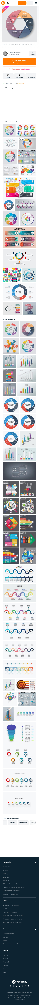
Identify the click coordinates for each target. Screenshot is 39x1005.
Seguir (32, 54)
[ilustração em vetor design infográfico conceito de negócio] (11, 271)
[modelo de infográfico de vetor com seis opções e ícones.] (11, 210)
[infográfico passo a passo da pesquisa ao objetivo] (19, 306)
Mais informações (10, 88)
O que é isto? (20, 83)
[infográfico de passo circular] (13, 144)
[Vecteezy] (3, 3)
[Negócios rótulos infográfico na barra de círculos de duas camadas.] (19, 228)
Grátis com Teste (19, 62)
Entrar (30, 3)
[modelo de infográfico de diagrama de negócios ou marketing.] (12, 391)
